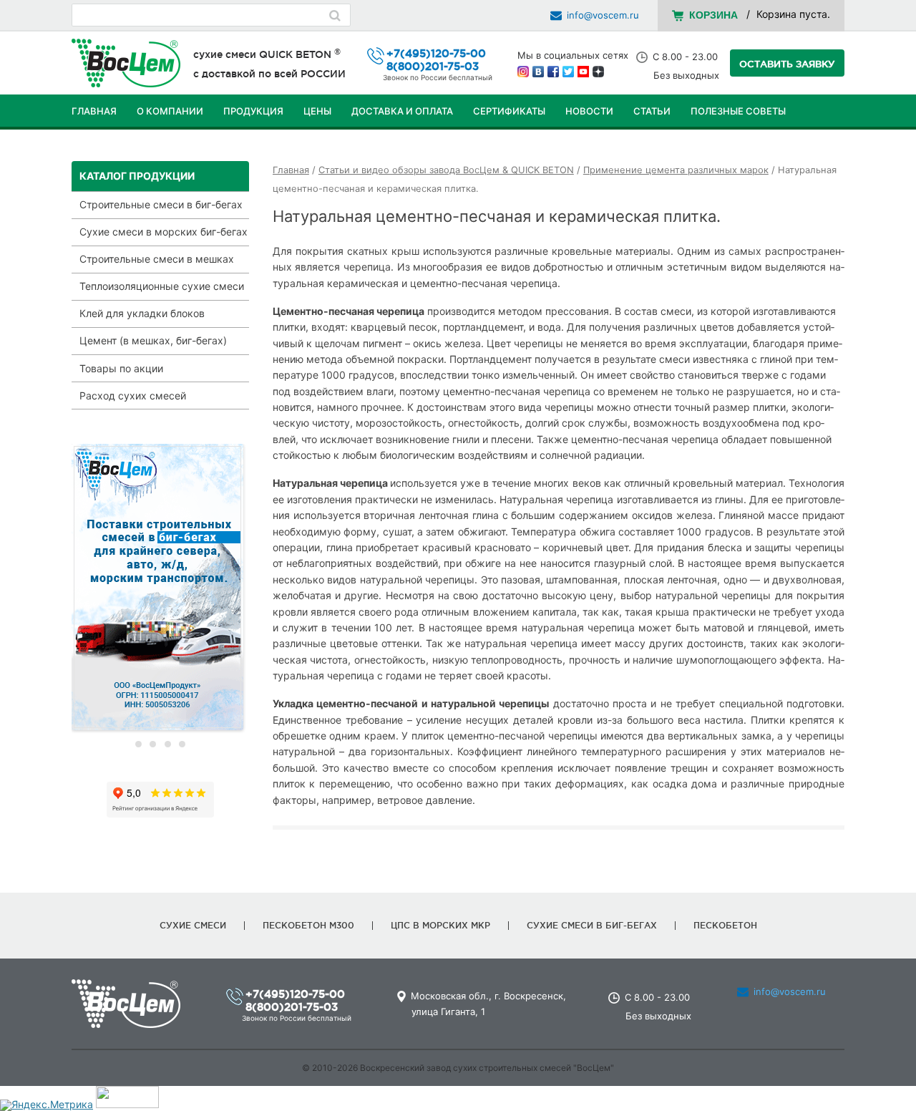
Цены (317, 111)
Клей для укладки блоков (142, 313)
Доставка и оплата (402, 111)
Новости (589, 111)
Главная (94, 111)
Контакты (98, 146)
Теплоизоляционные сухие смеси (161, 286)
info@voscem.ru (603, 15)
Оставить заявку (787, 64)
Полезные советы (738, 111)
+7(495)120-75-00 (436, 53)
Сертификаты (509, 111)
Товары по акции (121, 368)
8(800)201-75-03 (432, 66)
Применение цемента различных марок (676, 170)
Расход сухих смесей (132, 395)
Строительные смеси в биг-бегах (161, 204)
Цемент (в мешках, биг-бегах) (153, 340)
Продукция (253, 111)
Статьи (652, 111)
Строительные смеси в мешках (156, 259)
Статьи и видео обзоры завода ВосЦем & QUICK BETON (446, 170)
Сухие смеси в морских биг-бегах (163, 231)
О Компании (170, 111)
